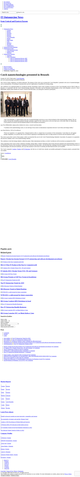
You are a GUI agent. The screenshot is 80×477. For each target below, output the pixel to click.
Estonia (3, 402)
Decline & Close (15, 475)
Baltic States (10, 40)
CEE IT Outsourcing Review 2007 (18, 58)
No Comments (32, 354)
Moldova (9, 43)
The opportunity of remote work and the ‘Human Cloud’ (15, 419)
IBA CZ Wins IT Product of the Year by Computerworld (19, 265)
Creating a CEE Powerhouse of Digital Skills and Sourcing (15, 422)
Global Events (10, 51)
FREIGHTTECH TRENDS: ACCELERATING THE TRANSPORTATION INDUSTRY (26, 356)
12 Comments (36, 348)
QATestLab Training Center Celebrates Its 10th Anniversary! (26, 341)
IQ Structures (26, 149)
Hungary (9, 34)
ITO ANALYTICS (8, 7)
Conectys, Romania (5, 452)
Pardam (19, 149)
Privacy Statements (18, 471)
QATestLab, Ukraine (6, 438)
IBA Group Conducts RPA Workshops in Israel (16, 301)
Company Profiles (6, 433)
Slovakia (9, 44)
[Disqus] (40, 183)
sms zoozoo (7, 341)
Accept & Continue (5, 475)
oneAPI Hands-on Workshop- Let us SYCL (14, 360)
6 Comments (32, 350)
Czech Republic (11, 37)
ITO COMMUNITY (9, 6)
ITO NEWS (7, 2)
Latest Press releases (7, 412)
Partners (7, 461)
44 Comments (55, 346)
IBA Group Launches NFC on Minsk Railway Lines (17, 313)
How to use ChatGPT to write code (12, 357)
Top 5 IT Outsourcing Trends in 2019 (21, 339)
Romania (9, 33)
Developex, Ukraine (6, 457)
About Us (6, 460)
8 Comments (25, 349)
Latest (5, 335)
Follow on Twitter (8, 68)
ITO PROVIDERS (8, 4)
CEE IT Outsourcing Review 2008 (18, 59)
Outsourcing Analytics (9, 54)
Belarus (9, 31)
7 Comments (28, 352)
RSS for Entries (7, 66)
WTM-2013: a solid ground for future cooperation (17, 295)
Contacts (7, 467)
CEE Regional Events (12, 50)
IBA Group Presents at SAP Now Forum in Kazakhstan (18, 277)
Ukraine (9, 30)
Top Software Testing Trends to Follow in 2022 (12, 430)
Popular (6, 334)
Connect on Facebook (9, 69)
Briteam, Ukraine (5, 449)
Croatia (2, 405)
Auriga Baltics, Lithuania (7, 446)
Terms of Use (9, 471)
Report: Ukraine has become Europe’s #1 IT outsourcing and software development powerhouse (31, 259)
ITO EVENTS (7, 3)
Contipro (14, 149)
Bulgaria (9, 36)
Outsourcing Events (9, 48)
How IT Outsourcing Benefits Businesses (13, 307)
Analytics (9, 55)
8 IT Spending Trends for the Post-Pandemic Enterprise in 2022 (16, 427)
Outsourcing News (8, 29)
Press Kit (7, 468)
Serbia (2, 392)
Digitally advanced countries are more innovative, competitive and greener (19, 416)
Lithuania (8, 395)
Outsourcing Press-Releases (10, 47)
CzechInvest (8, 153)
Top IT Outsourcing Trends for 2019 (12, 283)
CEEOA (6, 9)
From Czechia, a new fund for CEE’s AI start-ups (16, 354)
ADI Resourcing (8, 342)
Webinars (9, 52)
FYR (8, 41)
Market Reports (6, 381)
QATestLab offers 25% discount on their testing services (14, 424)
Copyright (3, 471)
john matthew (7, 338)
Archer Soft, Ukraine (6, 443)
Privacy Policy (68, 474)
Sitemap (7, 465)
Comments (6, 333)
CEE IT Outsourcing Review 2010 (18, 61)
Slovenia (8, 389)
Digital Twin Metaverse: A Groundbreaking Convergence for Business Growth (23, 359)
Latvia (2, 398)
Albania (3, 408)
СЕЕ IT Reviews (11, 57)
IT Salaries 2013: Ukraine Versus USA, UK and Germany (19, 271)
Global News (10, 45)
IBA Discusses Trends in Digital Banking (13, 289)
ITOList (7, 464)
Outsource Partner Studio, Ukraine (9, 454)
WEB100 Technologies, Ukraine (9, 440)
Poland (8, 38)
